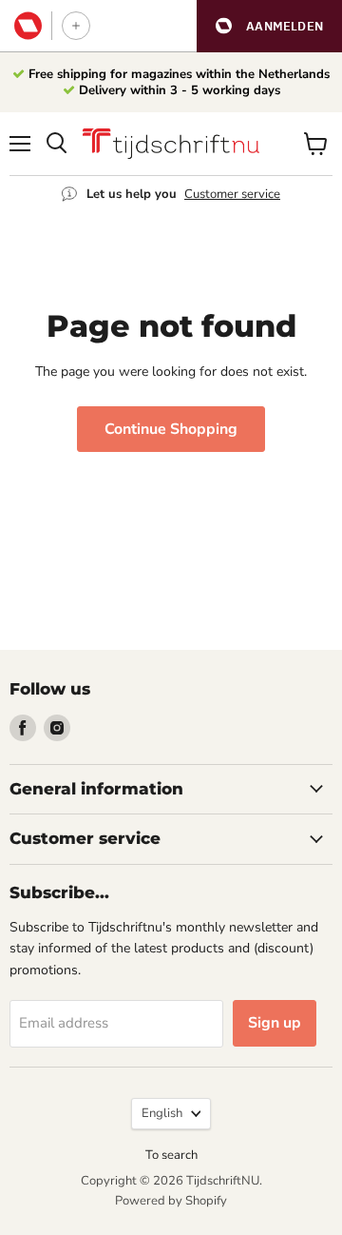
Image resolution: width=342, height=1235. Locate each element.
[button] (269, 26)
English (162, 1113)
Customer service (232, 194)
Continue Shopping (171, 429)
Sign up (274, 1022)
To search (171, 1155)
